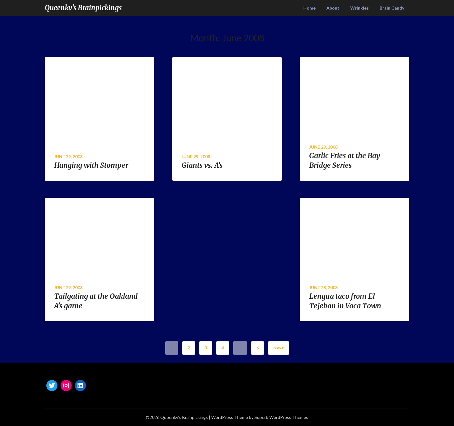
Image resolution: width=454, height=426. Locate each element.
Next (278, 347)
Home (309, 8)
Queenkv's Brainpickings (83, 7)
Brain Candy (392, 8)
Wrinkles (359, 8)
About (332, 8)
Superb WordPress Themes (281, 417)
